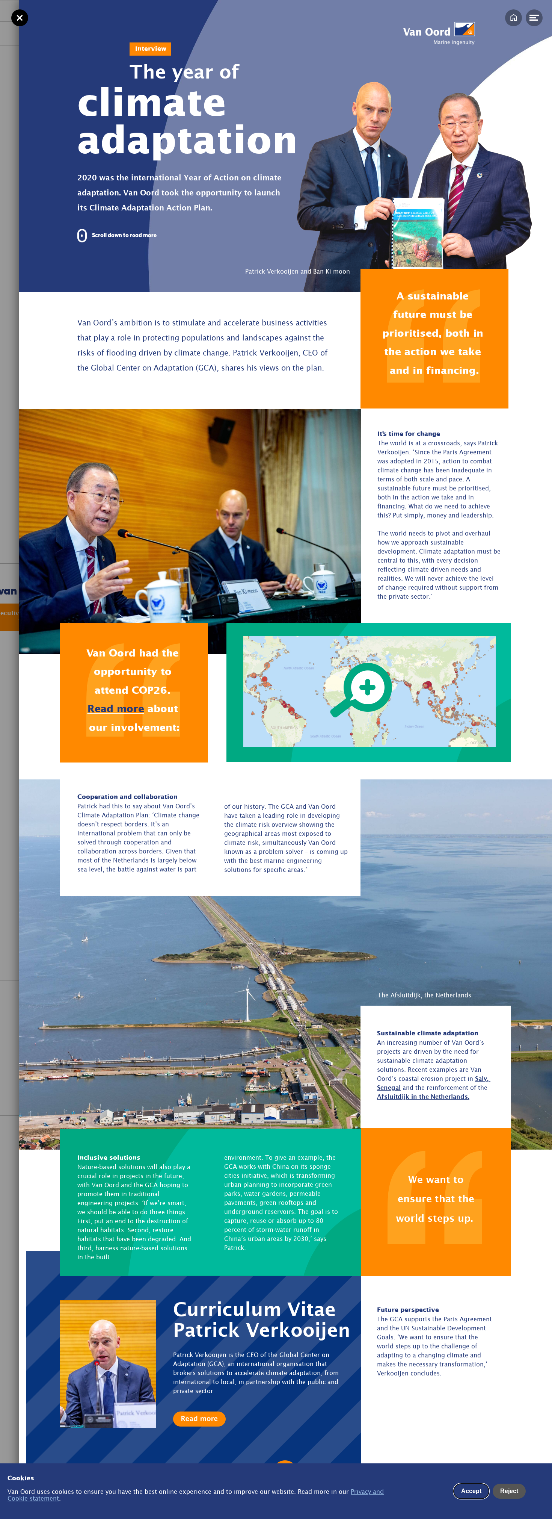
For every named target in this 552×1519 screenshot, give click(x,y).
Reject (509, 1491)
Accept (471, 1491)
